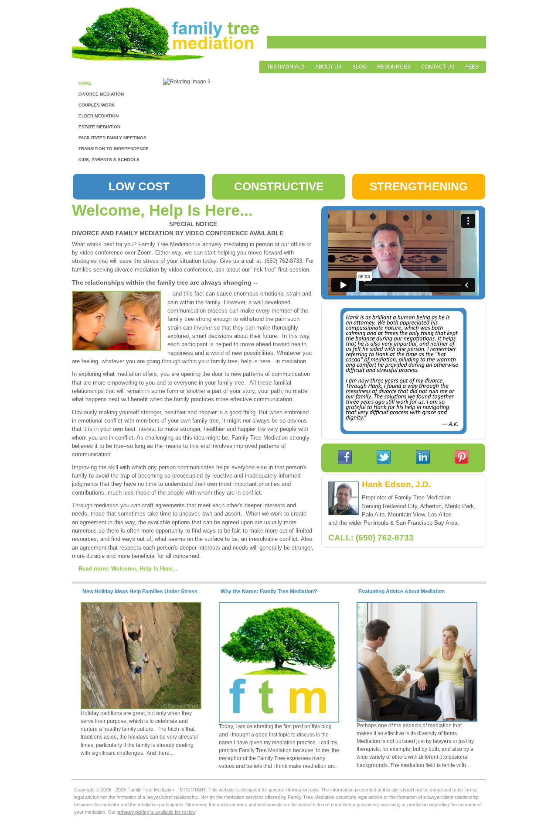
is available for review (156, 812)
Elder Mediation (98, 116)
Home (85, 83)
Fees (472, 67)
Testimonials (286, 67)
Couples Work (96, 105)
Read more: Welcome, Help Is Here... (127, 568)
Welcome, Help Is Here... (162, 210)
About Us (328, 67)
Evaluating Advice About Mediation (401, 591)
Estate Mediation (99, 126)
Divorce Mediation (101, 94)
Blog (359, 67)
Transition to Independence (113, 148)
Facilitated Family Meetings (112, 137)
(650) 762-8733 (385, 537)
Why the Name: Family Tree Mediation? (269, 591)
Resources (394, 67)
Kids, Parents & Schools (109, 159)
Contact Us (438, 67)
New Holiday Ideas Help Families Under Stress (139, 591)
